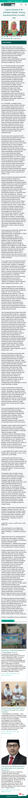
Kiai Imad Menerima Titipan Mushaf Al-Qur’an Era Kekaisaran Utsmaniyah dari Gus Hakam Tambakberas (13, 710)
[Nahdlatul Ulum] (8, 4)
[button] (21, 4)
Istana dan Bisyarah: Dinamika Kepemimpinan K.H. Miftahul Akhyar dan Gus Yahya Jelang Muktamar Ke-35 (13, 768)
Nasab (20, 36)
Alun (4, 36)
